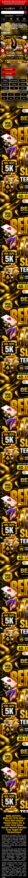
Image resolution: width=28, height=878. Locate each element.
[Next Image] (25, 50)
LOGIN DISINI (8, 73)
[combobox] (12, 12)
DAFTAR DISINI (8, 69)
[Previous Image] (2, 50)
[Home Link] (9, 8)
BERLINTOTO (5, 835)
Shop (2, 8)
